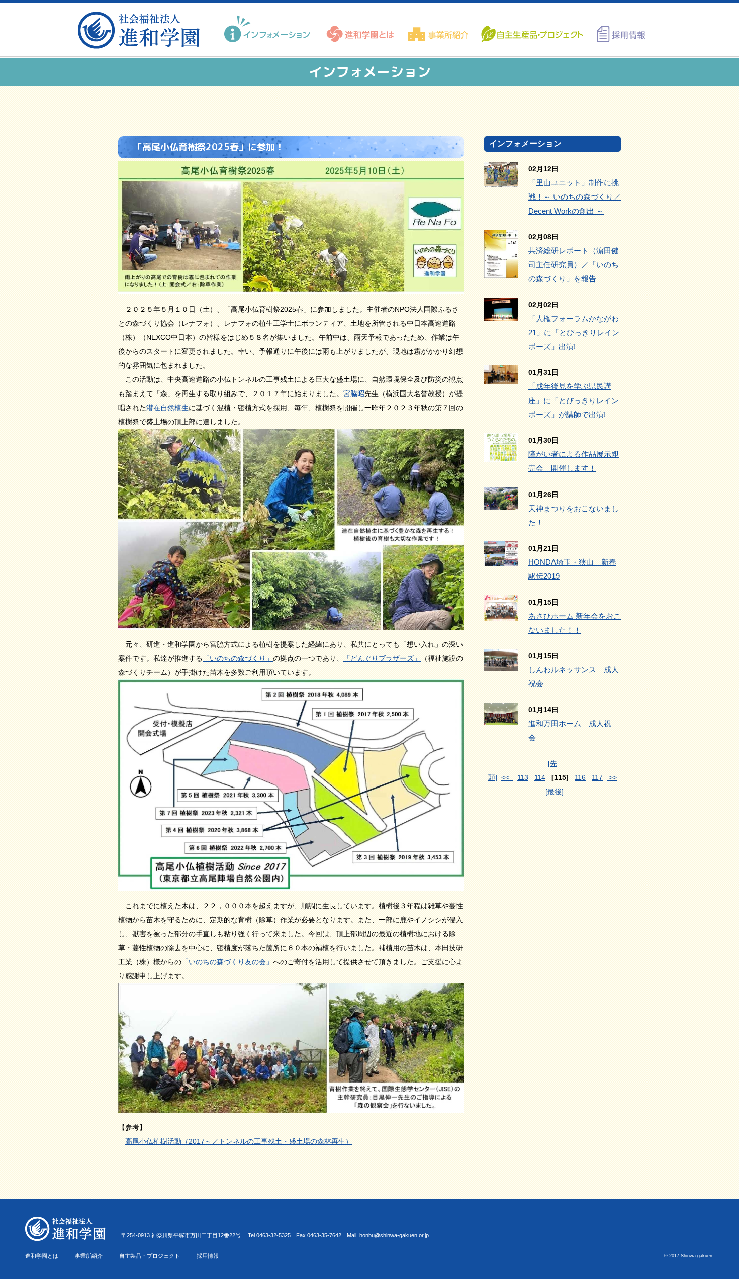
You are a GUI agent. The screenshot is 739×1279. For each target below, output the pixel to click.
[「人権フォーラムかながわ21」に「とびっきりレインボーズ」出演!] (501, 314)
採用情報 (208, 1256)
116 (580, 777)
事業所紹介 (89, 1256)
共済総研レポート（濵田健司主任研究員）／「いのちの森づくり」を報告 (573, 264)
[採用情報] (617, 29)
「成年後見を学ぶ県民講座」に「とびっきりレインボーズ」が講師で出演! (573, 400)
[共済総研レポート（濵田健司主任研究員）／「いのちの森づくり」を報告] (501, 271)
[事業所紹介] (438, 29)
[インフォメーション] (268, 29)
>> (612, 777)
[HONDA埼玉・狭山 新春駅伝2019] (501, 559)
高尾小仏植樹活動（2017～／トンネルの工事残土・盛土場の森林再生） (238, 1141)
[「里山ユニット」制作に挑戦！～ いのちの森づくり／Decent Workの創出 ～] (501, 180)
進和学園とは (41, 1256)
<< (507, 777)
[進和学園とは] (361, 29)
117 (597, 777)
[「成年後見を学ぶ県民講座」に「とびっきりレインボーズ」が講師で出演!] (501, 377)
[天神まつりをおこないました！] (501, 503)
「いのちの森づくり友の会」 (227, 962)
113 (522, 777)
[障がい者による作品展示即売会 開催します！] (501, 455)
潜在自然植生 (167, 408)
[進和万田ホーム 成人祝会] (501, 718)
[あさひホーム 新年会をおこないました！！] (501, 614)
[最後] (554, 792)
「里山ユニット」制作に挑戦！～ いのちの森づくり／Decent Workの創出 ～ (574, 196)
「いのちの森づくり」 (238, 658)
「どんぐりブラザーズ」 (382, 658)
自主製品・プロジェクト (149, 1256)
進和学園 (142, 30)
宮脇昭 (353, 393)
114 (539, 777)
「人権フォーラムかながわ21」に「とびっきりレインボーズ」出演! (573, 332)
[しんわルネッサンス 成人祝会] (501, 664)
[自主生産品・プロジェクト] (531, 29)
